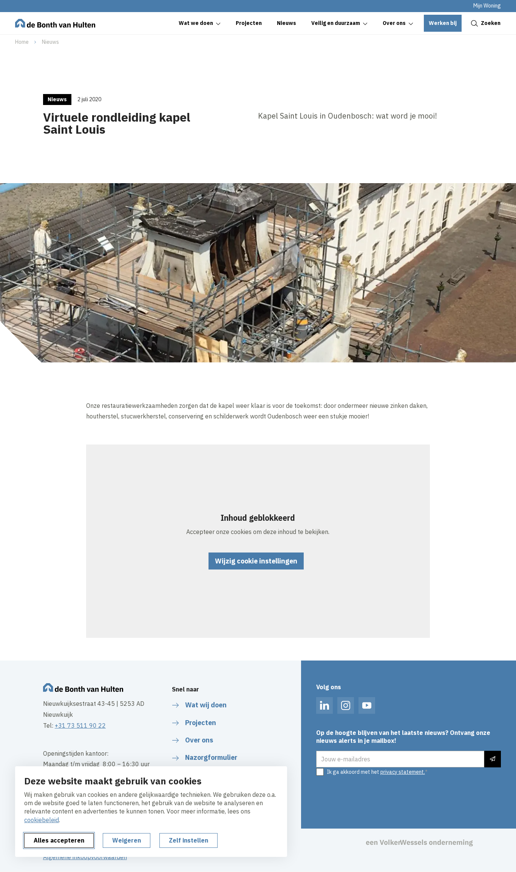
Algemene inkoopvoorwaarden (85, 857)
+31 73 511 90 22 (80, 725)
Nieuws (50, 42)
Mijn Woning (487, 5)
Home (22, 42)
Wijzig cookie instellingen (256, 561)
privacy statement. (402, 772)
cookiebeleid (41, 820)
